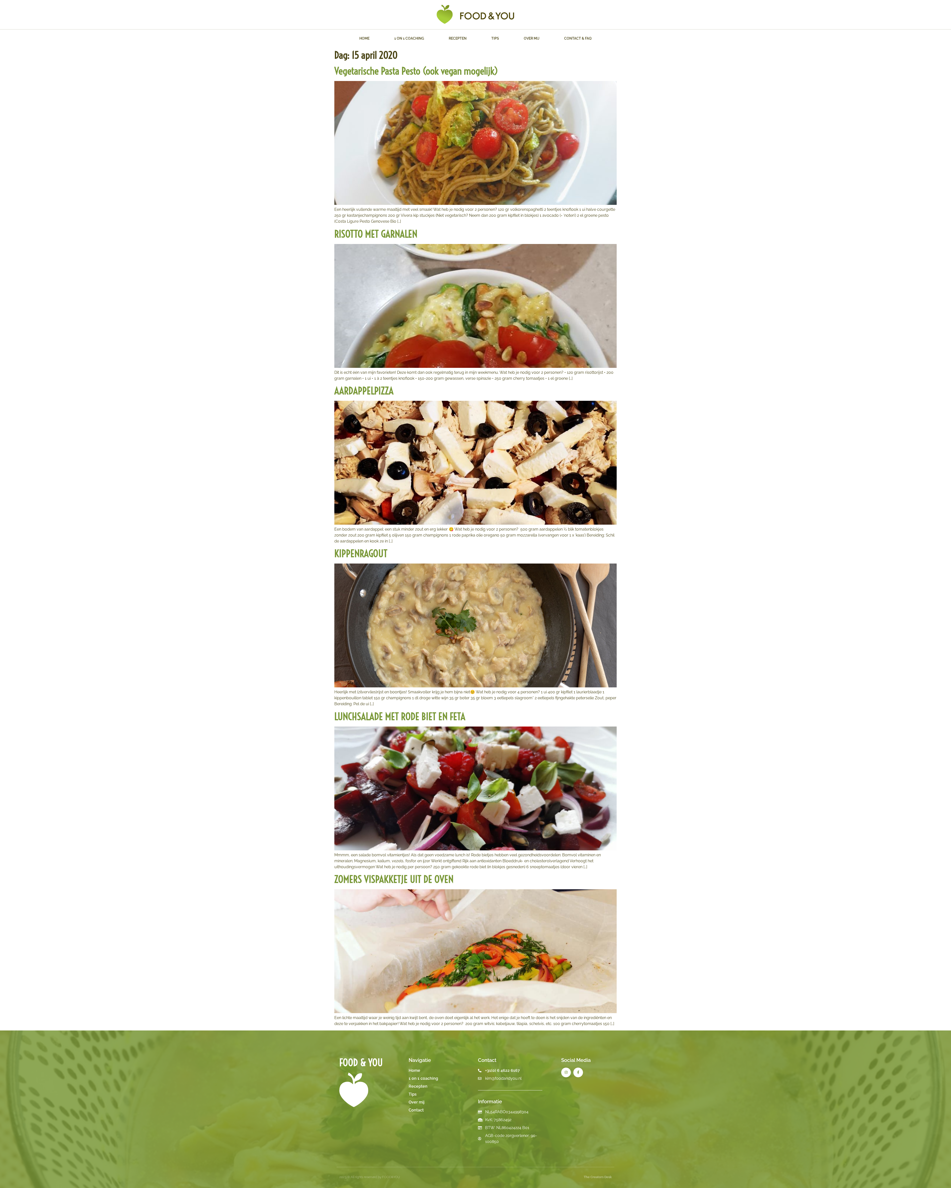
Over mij (531, 38)
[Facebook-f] (578, 1072)
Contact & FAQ (578, 38)
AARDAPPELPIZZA (364, 391)
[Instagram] (566, 1072)
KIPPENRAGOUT (360, 553)
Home (364, 38)
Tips (495, 38)
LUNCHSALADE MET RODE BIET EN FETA (399, 716)
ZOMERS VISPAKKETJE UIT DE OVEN (393, 879)
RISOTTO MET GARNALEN (375, 234)
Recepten (458, 38)
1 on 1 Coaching (409, 38)
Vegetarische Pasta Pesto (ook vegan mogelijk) (416, 71)
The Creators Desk (598, 1177)
